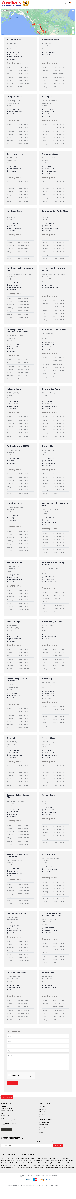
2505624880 (13, 693)
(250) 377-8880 (14, 283)
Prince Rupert (48, 678)
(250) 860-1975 (49, 401)
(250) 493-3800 (14, 575)
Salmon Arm (48, 972)
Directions (13, 59)
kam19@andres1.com (51, 287)
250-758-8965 (13, 515)
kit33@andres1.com (50, 463)
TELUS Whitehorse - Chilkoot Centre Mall (52, 914)
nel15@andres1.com (51, 522)
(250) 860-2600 (14, 401)
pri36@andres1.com (51, 636)
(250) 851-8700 (14, 223)
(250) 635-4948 (14, 809)
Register (41, 1132)
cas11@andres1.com (51, 114)
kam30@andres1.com (15, 349)
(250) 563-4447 (14, 634)
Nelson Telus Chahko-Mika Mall (55, 504)
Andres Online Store (52, 39)
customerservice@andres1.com (10, 1120)
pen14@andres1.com (51, 581)
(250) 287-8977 (14, 109)
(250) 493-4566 (49, 577)
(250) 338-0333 (14, 166)
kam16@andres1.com (51, 228)
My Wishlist (42, 1112)
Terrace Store (48, 738)
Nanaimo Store (14, 503)
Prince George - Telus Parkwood (17, 679)
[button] (65, 3)
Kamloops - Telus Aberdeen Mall (20, 269)
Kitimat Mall (48, 446)
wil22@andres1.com (15, 987)
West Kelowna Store (16, 913)
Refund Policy (43, 1125)
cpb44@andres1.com (15, 111)
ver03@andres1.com (51, 812)
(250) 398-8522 (14, 985)
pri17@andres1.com (15, 639)
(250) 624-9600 (49, 691)
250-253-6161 (49, 985)
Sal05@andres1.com (51, 987)
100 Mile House (14, 39)
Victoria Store (49, 854)
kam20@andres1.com (15, 287)
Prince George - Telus (52, 621)
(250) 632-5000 (49, 458)
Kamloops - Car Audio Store (55, 211)
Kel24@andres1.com (15, 461)
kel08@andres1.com (51, 406)
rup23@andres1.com (51, 696)
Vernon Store (48, 795)
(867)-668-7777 (49, 928)
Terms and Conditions (46, 1119)
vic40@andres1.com (51, 869)
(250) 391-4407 (49, 866)
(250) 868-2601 (14, 458)
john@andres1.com (50, 347)
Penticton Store (14, 562)
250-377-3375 (49, 285)
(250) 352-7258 (49, 518)
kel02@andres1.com (15, 930)
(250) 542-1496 (14, 869)
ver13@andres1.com (15, 873)
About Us (42, 1106)
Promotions (43, 1114)
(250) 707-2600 (14, 926)
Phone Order (43, 1127)
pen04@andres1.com (15, 579)
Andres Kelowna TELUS (18, 446)
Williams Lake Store (16, 972)
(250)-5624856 (49, 634)
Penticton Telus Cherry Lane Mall (53, 563)
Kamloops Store (14, 211)
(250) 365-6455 (49, 109)
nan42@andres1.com (15, 518)
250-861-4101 (5, 1115)
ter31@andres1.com (51, 755)
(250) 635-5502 (49, 750)
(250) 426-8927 (49, 166)
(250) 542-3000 (49, 807)
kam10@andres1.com (15, 228)
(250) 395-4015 (14, 52)
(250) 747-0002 (14, 750)
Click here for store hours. (9, 1125)
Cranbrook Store (50, 154)
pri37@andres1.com (15, 695)
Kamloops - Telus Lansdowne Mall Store (17, 330)
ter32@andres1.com (15, 814)
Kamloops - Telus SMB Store (55, 329)
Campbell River (14, 96)
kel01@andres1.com (15, 406)
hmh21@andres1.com (16, 57)
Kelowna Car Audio (51, 389)
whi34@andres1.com (51, 930)
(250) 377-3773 (49, 342)
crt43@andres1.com (15, 169)
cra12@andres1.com (51, 171)
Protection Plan (44, 1122)
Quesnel (11, 738)
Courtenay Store (15, 154)
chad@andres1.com (50, 52)
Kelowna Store (14, 389)
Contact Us (42, 1109)
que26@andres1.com (15, 755)
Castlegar (47, 96)
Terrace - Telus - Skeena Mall (18, 796)
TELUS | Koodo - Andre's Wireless (53, 269)
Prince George (13, 621)
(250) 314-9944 (49, 223)
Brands (41, 1117)
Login (41, 1130)
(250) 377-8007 (14, 344)
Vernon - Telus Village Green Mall (17, 855)
